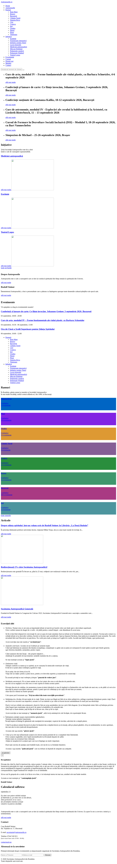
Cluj (11, 22)
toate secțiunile (6, 268)
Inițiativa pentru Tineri (18, 43)
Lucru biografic (15, 45)
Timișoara (13, 34)
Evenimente (9, 57)
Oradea (12, 28)
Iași (11, 26)
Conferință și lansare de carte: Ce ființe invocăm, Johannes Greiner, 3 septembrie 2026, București (46, 311)
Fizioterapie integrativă (18, 41)
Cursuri (8, 59)
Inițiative (8, 37)
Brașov (12, 14)
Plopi (12, 32)
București (13, 16)
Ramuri (8, 10)
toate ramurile (6, 515)
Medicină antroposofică (18, 47)
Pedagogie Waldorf (17, 53)
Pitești (12, 30)
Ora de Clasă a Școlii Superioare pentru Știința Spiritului (28, 329)
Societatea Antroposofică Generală (17, 609)
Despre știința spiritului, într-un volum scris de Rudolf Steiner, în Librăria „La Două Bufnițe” (44, 525)
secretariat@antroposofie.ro (16, 832)
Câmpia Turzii (15, 18)
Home (7, 6)
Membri (8, 63)
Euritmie (13, 39)
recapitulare (5, 753)
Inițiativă (8, 364)
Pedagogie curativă (17, 51)
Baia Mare (14, 12)
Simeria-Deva (15, 20)
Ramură (8, 337)
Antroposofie (10, 8)
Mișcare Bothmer (16, 49)
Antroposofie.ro (6, 2)
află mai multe (10, 82)
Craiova (13, 24)
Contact (8, 65)
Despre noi (9, 61)
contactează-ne (6, 842)
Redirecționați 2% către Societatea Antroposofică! (24, 567)
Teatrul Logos (15, 55)
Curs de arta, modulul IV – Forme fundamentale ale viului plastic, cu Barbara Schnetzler (42, 320)
